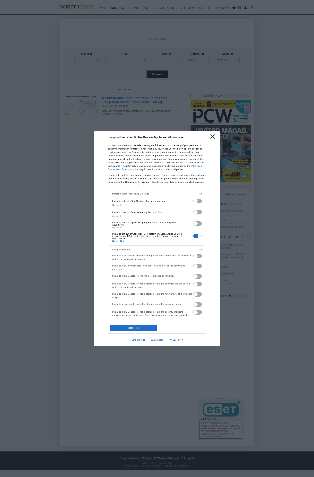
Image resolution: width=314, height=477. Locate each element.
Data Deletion (138, 339)
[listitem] (157, 193)
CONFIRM (133, 328)
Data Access (157, 339)
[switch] (197, 201)
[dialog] (157, 238)
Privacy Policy (175, 339)
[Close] (213, 137)
